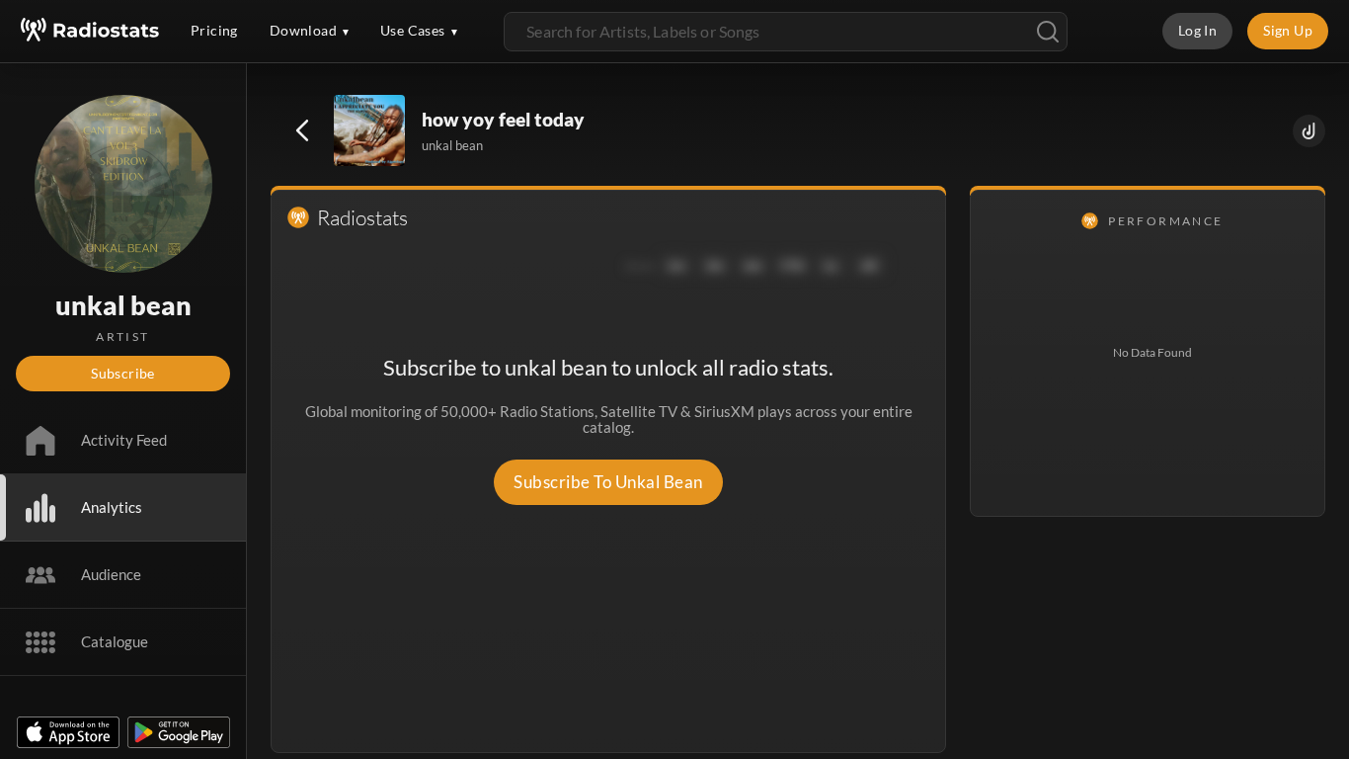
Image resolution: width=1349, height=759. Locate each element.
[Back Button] (302, 130)
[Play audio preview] (370, 131)
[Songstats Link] (1309, 131)
